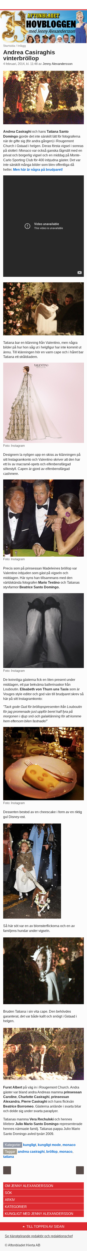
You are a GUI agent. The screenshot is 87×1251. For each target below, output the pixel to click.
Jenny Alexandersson (57, 64)
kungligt (29, 1145)
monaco (69, 1145)
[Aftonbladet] (19, 5)
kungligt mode (49, 1145)
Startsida (9, 45)
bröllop (52, 1151)
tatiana (8, 1156)
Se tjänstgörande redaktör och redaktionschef (39, 1236)
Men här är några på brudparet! (38, 169)
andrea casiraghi (31, 1151)
